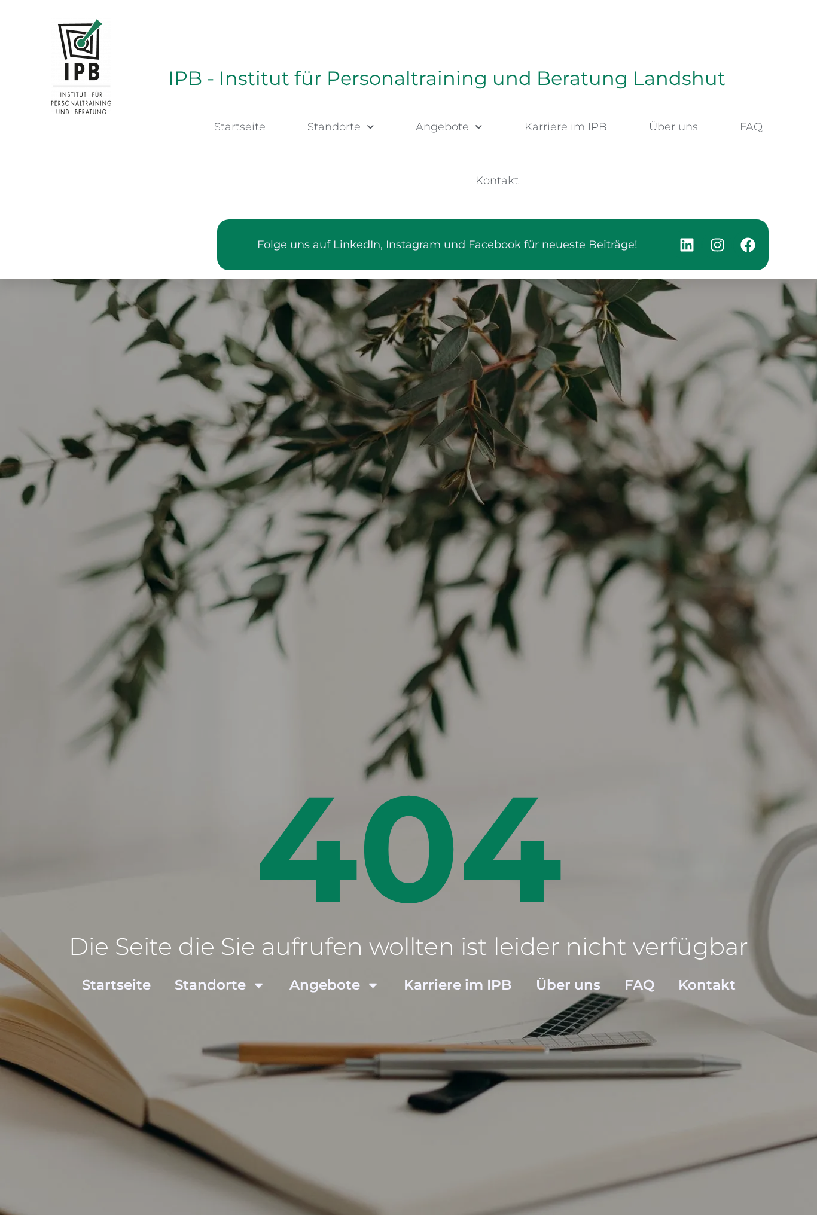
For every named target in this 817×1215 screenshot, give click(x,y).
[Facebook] (748, 245)
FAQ (751, 126)
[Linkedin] (687, 245)
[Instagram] (717, 245)
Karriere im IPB (566, 126)
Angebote (442, 126)
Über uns (673, 126)
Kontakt (497, 180)
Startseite (240, 126)
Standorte (334, 126)
